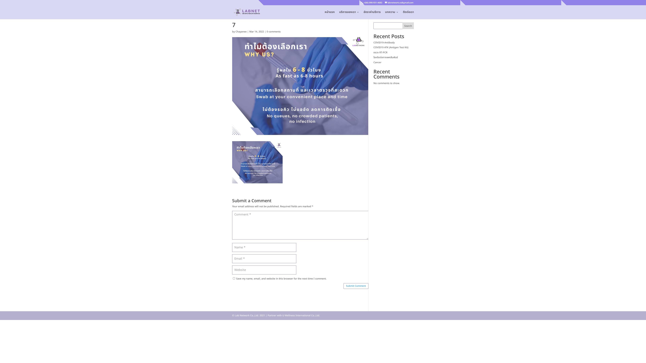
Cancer (377, 62)
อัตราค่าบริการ (372, 12)
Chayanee (241, 31)
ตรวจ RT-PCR (380, 52)
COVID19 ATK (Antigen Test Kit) (390, 47)
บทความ (390, 12)
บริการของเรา (347, 12)
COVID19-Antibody (384, 42)
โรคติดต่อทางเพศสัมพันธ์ (385, 57)
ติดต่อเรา (408, 12)
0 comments (274, 31)
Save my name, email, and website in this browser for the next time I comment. (281, 278)
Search (408, 26)
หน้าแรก (330, 12)
